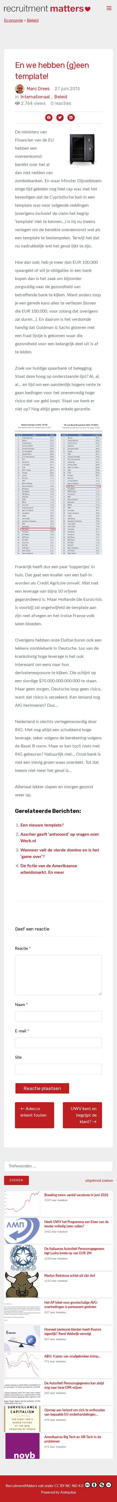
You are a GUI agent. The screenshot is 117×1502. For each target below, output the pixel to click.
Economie (13, 20)
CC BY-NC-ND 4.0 (69, 1486)
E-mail (22, 1031)
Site (18, 1057)
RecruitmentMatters (21, 1486)
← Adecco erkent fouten (33, 1112)
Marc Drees (38, 88)
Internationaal (37, 96)
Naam (21, 1005)
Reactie (23, 949)
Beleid (33, 20)
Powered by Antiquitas (58, 1492)
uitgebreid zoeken (99, 1181)
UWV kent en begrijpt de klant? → (84, 1115)
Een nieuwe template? (42, 825)
